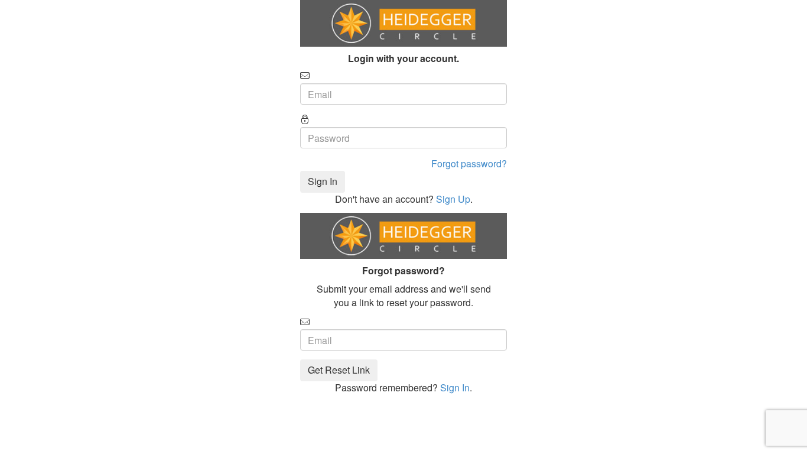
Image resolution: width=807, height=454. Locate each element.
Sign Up (453, 199)
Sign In (322, 181)
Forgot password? (469, 163)
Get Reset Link (339, 370)
